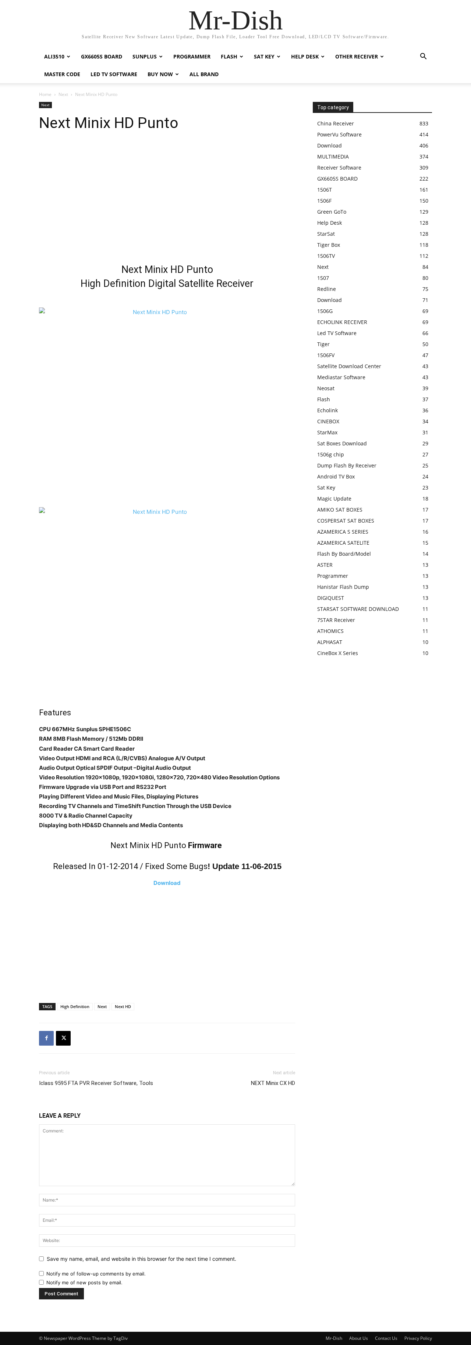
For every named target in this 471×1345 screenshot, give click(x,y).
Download (167, 882)
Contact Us (386, 1338)
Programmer (191, 56)
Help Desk (305, 56)
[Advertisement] (167, 200)
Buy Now (160, 74)
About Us (358, 1338)
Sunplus (144, 56)
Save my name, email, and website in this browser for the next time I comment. (141, 1259)
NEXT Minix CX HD (273, 1083)
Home (45, 94)
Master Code (62, 74)
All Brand (204, 74)
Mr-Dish (334, 1338)
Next (63, 94)
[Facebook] (46, 1038)
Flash (229, 56)
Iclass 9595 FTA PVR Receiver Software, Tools (96, 1083)
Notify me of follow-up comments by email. (96, 1274)
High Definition (74, 1006)
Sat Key (264, 56)
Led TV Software (114, 74)
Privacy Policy (418, 1338)
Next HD (123, 1006)
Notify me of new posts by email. (84, 1282)
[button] (423, 57)
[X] (63, 1038)
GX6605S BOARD (101, 56)
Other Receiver (356, 56)
